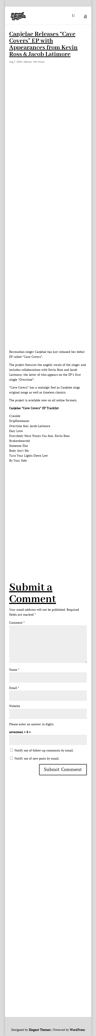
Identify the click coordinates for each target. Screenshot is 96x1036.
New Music (39, 61)
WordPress (77, 1030)
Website (14, 706)
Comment (17, 623)
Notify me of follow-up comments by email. (44, 750)
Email (14, 688)
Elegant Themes (40, 1030)
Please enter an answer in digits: (31, 724)
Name (14, 670)
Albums (28, 61)
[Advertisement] (48, 125)
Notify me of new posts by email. (37, 758)
